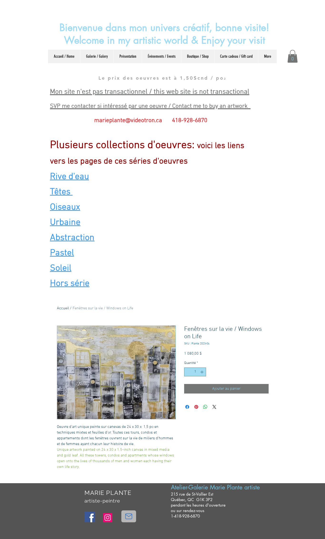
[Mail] (128, 516)
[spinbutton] (195, 372)
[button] (292, 56)
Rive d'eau (69, 176)
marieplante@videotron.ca (128, 120)
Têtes (61, 192)
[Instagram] (107, 517)
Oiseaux (65, 207)
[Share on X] (214, 407)
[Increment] (202, 372)
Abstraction (72, 238)
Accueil (63, 308)
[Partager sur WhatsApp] (205, 407)
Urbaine (65, 222)
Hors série (69, 283)
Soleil (60, 268)
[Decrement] (188, 372)
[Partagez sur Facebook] (187, 407)
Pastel (62, 253)
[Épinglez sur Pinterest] (196, 407)
